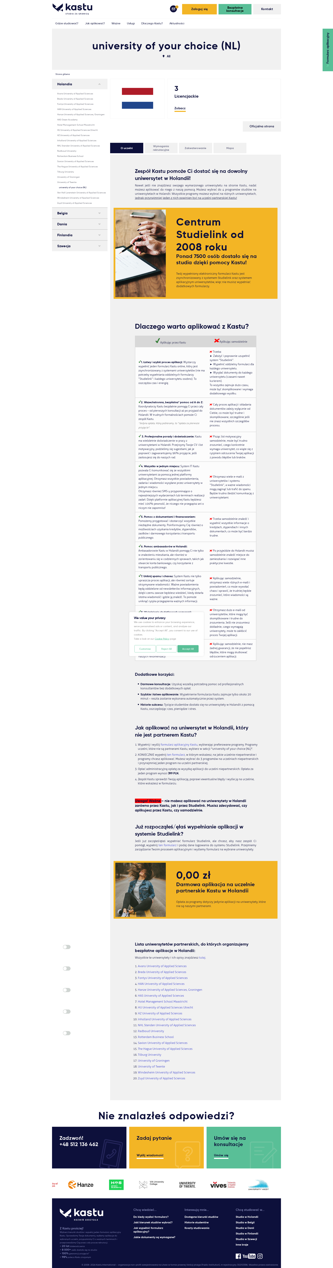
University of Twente (66, 182)
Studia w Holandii (247, 1217)
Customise (145, 648)
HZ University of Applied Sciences (73, 135)
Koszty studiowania (197, 1228)
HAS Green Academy (67, 119)
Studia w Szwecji (246, 1239)
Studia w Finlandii (247, 1233)
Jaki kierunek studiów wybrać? (153, 1222)
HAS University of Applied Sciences (161, 996)
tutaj (202, 957)
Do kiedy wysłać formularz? (151, 1217)
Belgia (62, 213)
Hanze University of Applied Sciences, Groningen (81, 114)
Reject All (166, 648)
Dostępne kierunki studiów (201, 1217)
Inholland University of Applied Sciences (76, 140)
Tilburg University (65, 171)
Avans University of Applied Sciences (75, 93)
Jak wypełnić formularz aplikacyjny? (148, 1229)
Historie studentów (197, 1222)
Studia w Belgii (245, 1222)
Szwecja (64, 246)
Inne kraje (242, 1244)
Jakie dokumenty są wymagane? (154, 1237)
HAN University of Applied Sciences (74, 109)
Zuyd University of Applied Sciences (74, 203)
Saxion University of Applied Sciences (75, 161)
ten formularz (176, 755)
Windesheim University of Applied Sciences (78, 197)
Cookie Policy (162, 638)
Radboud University (66, 151)
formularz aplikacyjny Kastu (179, 744)
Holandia (64, 84)
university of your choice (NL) (72, 187)
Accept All (188, 648)
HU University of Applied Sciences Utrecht (77, 130)
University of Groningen (68, 177)
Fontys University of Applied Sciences (75, 104)
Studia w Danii (245, 1228)
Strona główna (63, 74)
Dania (62, 224)
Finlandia (64, 235)
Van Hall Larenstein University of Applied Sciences (81, 192)
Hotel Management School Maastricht (76, 125)
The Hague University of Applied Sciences (77, 166)
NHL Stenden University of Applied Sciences (78, 145)
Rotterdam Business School (70, 156)
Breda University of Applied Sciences (75, 98)
